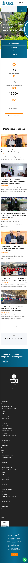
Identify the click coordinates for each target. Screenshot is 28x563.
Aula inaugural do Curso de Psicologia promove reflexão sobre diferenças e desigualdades (13, 182)
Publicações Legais (6, 440)
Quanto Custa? (5, 418)
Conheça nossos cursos (14, 115)
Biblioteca (4, 433)
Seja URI (3, 413)
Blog (2, 447)
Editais (3, 443)
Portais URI (4, 423)
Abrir (21, 554)
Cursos (2, 403)
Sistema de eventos (6, 428)
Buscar (22, 4)
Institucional (4, 421)
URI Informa (4, 445)
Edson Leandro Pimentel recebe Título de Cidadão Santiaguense (12, 151)
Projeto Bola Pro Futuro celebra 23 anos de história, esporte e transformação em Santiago (13, 308)
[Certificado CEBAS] (5, 524)
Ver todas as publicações (14, 326)
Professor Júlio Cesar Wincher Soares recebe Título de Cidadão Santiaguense (12, 249)
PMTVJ (3, 452)
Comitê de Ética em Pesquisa (8, 435)
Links (2, 450)
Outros (3, 411)
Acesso (21, 2)
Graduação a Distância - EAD (8, 408)
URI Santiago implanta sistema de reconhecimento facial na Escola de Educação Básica (13, 215)
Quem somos (4, 401)
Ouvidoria (4, 438)
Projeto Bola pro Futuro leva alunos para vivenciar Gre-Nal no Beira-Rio (13, 279)
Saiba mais (5, 361)
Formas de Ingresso (6, 416)
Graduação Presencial (6, 406)
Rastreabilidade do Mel (7, 455)
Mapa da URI (4, 425)
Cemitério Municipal (6, 457)
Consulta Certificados (6, 430)
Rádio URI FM (5, 460)
